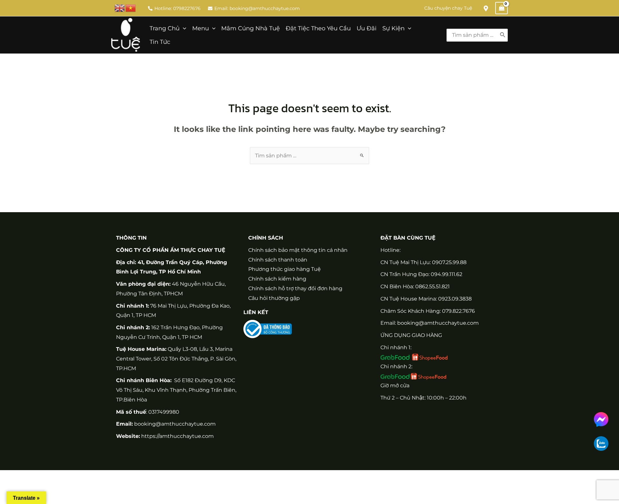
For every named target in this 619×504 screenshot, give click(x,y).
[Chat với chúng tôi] (601, 419)
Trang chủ (165, 28)
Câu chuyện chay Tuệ (448, 8)
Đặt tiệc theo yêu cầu (318, 28)
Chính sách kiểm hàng (277, 279)
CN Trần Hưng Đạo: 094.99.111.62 (421, 274)
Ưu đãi (367, 28)
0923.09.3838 (455, 299)
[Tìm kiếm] (503, 35)
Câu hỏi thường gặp (274, 298)
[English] (119, 8)
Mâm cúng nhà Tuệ (250, 28)
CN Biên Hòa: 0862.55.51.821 (415, 286)
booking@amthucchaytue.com (175, 424)
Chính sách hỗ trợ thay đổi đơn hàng (295, 288)
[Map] (486, 8)
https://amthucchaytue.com (177, 436)
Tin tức (160, 41)
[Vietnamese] (130, 8)
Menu (200, 28)
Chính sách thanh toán (277, 260)
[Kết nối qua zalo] (601, 443)
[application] (183, 28)
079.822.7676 (458, 311)
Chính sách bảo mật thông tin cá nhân (298, 250)
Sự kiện (393, 28)
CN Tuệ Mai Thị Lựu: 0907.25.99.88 (423, 262)
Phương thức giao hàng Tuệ (284, 269)
